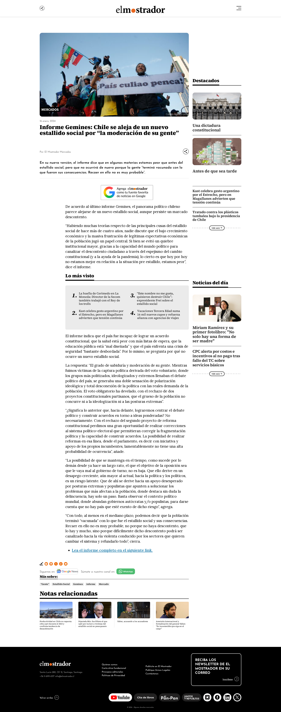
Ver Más (216, 228)
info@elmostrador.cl (64, 675)
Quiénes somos (109, 664)
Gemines (78, 584)
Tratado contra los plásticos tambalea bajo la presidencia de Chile (216, 216)
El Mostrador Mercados (58, 151)
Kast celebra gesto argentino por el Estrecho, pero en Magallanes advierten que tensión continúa (101, 314)
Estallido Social (61, 584)
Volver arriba (46, 697)
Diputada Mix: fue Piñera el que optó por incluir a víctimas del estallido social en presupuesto (92, 624)
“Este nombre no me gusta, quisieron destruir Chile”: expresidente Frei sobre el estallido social (155, 298)
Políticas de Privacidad (113, 675)
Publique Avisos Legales (158, 669)
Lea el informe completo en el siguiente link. (112, 550)
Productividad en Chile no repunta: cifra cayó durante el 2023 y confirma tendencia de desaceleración (56, 625)
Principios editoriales (112, 671)
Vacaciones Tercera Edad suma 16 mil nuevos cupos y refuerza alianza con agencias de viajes (158, 314)
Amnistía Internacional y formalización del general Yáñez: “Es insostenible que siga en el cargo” (171, 625)
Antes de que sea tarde (215, 171)
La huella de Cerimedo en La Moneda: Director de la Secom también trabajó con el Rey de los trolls (99, 298)
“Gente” (45, 584)
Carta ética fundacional (114, 667)
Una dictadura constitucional (207, 127)
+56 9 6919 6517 (47, 675)
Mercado (104, 584)
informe (90, 584)
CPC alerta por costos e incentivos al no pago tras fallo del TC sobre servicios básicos (216, 358)
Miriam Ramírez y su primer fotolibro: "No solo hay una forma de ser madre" (214, 334)
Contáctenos (152, 673)
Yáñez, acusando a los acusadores (132, 621)
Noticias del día (210, 282)
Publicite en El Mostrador (159, 666)
